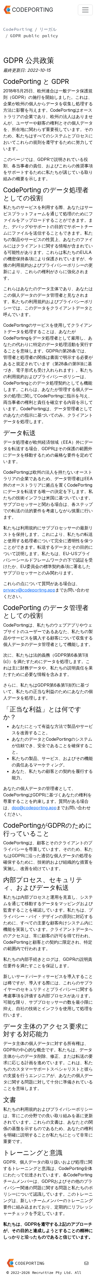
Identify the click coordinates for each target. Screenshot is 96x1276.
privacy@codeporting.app (29, 590)
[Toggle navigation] (85, 10)
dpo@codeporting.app (34, 807)
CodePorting (18, 29)
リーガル (48, 29)
